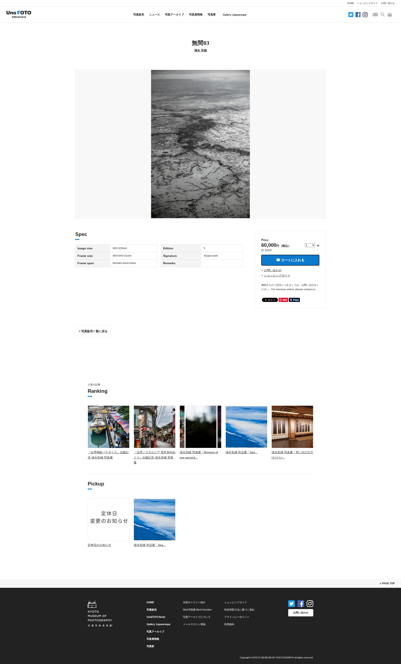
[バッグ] (389, 15)
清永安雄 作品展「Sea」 (242, 452)
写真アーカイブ (174, 14)
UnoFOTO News (156, 617)
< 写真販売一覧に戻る (93, 331)
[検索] (383, 14)
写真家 (212, 14)
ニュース (154, 14)
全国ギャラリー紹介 (194, 602)
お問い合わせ (388, 3)
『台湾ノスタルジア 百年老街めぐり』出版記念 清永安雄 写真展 (154, 457)
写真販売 (138, 14)
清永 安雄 (200, 50)
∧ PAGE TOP (387, 583)
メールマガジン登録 (194, 624)
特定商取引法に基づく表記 (239, 609)
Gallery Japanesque (235, 15)
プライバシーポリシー (236, 617)
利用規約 (229, 624)
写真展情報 (196, 14)
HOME (350, 3)
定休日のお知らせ (99, 545)
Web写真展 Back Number (197, 609)
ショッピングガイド (367, 3)
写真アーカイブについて (197, 617)
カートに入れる (292, 260)
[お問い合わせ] (375, 14)
